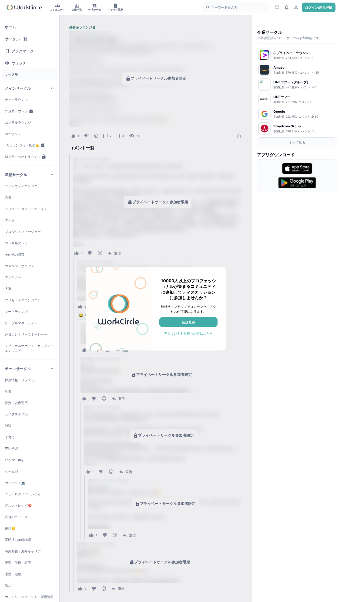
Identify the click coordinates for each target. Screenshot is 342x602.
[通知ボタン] (286, 7)
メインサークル (18, 88)
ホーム (10, 26)
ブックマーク (22, 51)
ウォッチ (18, 63)
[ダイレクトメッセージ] (277, 7)
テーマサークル (18, 368)
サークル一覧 (16, 39)
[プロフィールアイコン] (296, 7)
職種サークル (16, 174)
